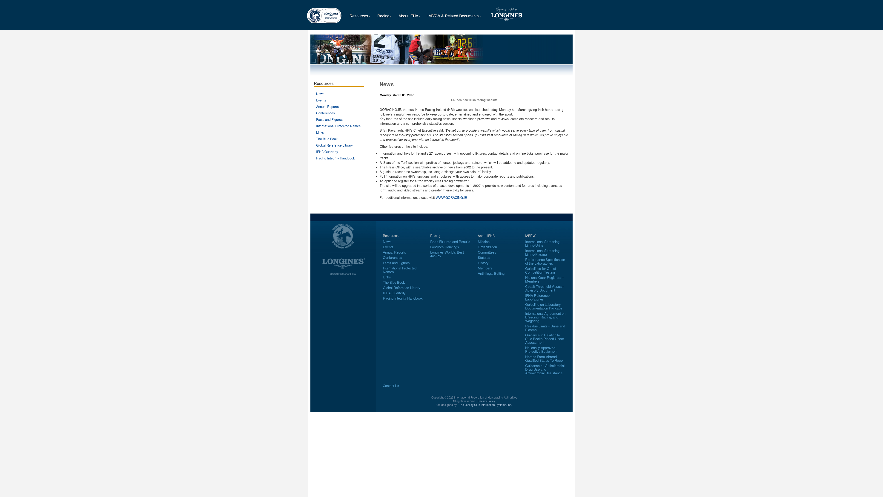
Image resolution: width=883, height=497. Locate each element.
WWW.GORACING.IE (451, 197)
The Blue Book (327, 138)
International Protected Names (338, 126)
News (320, 93)
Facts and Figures (329, 119)
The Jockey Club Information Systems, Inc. (485, 405)
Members (485, 268)
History (483, 262)
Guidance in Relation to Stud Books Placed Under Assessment (544, 338)
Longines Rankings (444, 246)
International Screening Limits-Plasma (542, 252)
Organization (487, 246)
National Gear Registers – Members (544, 279)
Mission (484, 241)
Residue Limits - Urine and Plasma (545, 328)
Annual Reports (327, 106)
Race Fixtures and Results (450, 241)
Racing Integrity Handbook (335, 158)
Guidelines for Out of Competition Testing (540, 270)
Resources (359, 16)
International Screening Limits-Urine (542, 243)
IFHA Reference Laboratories (537, 297)
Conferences (325, 113)
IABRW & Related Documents (453, 16)
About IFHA (408, 16)
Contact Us (391, 385)
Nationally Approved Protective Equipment (541, 349)
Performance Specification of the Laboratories (545, 261)
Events (321, 100)
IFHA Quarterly (327, 151)
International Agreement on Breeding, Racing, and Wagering (545, 317)
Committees (487, 252)
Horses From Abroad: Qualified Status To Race (544, 358)
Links (320, 132)
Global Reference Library (334, 145)
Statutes (484, 257)
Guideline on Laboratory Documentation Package (543, 306)
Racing (383, 16)
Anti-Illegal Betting (491, 273)
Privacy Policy (486, 401)
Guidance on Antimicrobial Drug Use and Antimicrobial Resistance (545, 369)
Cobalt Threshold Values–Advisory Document (544, 288)
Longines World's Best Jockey (447, 254)
